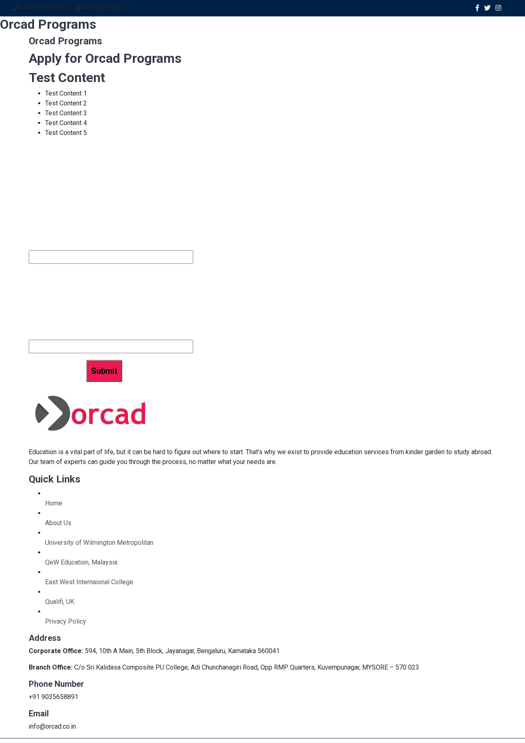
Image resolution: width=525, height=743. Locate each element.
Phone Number (54, 244)
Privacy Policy (65, 621)
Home (53, 503)
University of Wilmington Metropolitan (99, 542)
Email (38, 276)
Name (39, 215)
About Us (58, 523)
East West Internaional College (89, 582)
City (35, 305)
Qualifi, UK (59, 602)
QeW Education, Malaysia (81, 562)
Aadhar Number (55, 334)
